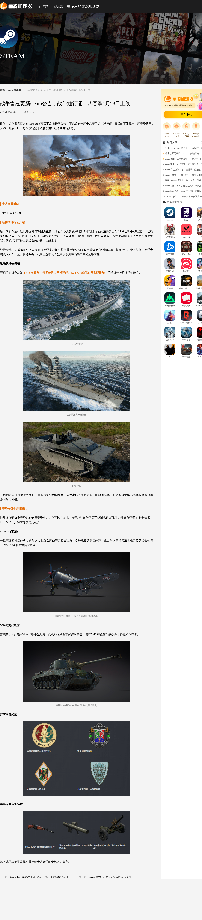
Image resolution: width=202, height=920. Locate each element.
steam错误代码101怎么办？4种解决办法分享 (109, 877)
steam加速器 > (16, 90)
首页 (2, 90)
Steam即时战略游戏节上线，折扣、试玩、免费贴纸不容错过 (38, 877)
